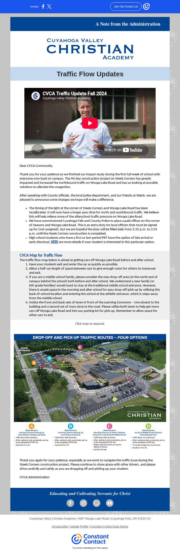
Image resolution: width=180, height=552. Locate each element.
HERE (54, 242)
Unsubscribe (60, 526)
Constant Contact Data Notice (109, 526)
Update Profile (79, 526)
